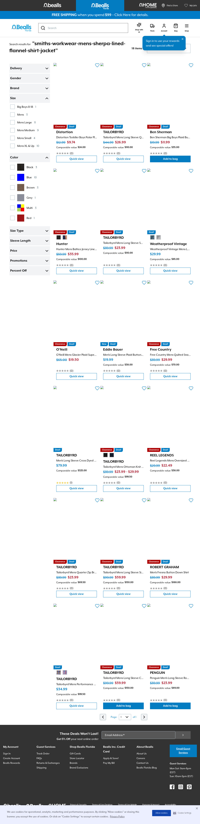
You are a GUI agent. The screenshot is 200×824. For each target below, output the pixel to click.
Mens (22, 114)
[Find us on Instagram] (180, 787)
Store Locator (77, 758)
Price (13, 251)
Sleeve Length (20, 241)
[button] (182, 813)
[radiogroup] (61, 237)
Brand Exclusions (79, 767)
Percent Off (18, 271)
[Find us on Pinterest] (189, 787)
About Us (142, 753)
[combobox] (83, 28)
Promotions (18, 261)
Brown (32, 187)
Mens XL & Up (28, 145)
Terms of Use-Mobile (127, 804)
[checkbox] (12, 106)
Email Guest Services (183, 750)
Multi (31, 207)
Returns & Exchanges (48, 763)
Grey (31, 197)
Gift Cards (75, 753)
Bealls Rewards (11, 763)
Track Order (43, 753)
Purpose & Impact (150, 804)
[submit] (183, 735)
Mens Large (26, 122)
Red (31, 218)
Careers (141, 758)
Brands (74, 763)
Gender (15, 78)
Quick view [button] (83, 159)
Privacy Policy (117, 816)
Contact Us (143, 763)
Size (13, 98)
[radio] (58, 237)
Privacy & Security (78, 804)
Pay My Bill (109, 763)
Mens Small (26, 138)
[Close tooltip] (182, 39)
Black (32, 167)
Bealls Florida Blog (147, 767)
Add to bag (177, 159)
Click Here (122, 15)
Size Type (17, 231)
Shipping (41, 767)
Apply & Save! (111, 758)
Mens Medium (28, 130)
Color (14, 157)
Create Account (11, 758)
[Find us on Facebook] (172, 787)
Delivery (16, 68)
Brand (14, 88)
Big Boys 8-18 (26, 106)
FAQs (39, 758)
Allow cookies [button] (161, 813)
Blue (32, 177)
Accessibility (170, 804)
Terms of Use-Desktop (102, 804)
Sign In (7, 753)
